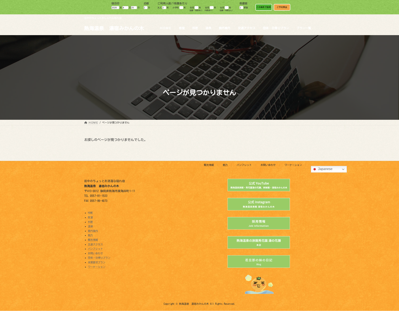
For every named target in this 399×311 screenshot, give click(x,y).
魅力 (225, 165)
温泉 (90, 226)
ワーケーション (293, 165)
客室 (90, 217)
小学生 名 (179, 8)
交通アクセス (95, 244)
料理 (90, 222)
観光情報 (209, 165)
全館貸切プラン (96, 262)
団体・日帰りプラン (99, 258)
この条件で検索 (263, 7)
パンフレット (244, 165)
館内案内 (93, 231)
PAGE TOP (386, 297)
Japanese (324, 169)
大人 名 (163, 8)
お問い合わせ (268, 165)
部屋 (246, 8)
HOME (90, 213)
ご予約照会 (282, 7)
